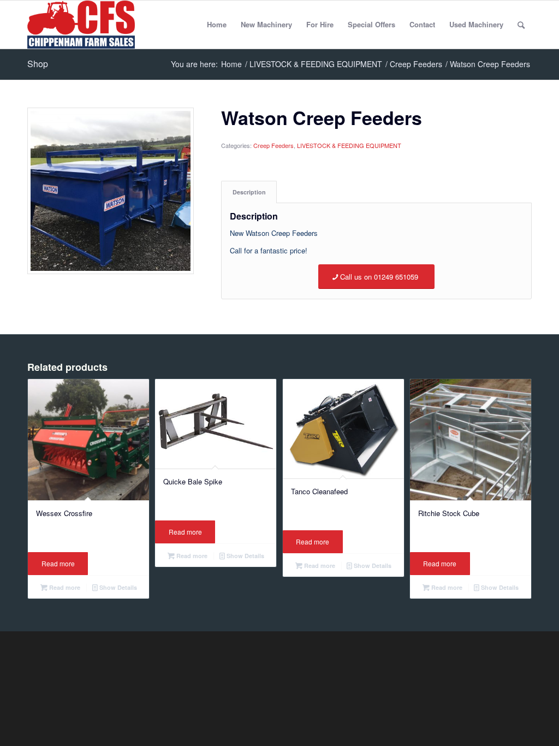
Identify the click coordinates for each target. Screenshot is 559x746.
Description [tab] (249, 192)
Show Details (117, 587)
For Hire (320, 24)
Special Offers (371, 24)
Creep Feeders (273, 145)
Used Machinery (476, 24)
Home (217, 24)
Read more (58, 563)
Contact (422, 24)
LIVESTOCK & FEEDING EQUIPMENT (349, 145)
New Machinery (266, 24)
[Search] (521, 25)
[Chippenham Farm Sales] (81, 25)
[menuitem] (521, 25)
